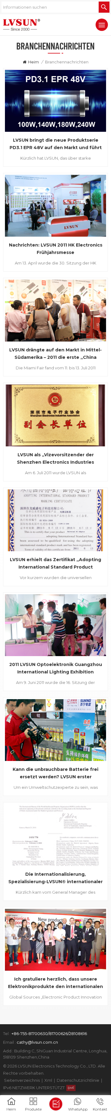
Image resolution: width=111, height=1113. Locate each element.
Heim (33, 61)
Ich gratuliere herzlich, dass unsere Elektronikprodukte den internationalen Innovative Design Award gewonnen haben (55, 983)
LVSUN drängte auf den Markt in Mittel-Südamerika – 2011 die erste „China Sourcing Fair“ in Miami (55, 354)
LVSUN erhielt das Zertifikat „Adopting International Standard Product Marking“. (55, 564)
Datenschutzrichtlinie (78, 1080)
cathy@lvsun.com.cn (37, 1042)
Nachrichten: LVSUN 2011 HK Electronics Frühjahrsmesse (55, 248)
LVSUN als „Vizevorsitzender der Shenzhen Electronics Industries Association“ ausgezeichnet (55, 459)
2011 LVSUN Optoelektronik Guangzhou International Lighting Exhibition (55, 668)
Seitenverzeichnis (22, 1080)
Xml (48, 1080)
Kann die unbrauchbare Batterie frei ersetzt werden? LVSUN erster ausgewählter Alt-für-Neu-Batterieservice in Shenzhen (55, 773)
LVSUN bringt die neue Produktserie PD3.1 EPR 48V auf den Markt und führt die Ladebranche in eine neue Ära (56, 144)
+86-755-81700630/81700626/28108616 (49, 1033)
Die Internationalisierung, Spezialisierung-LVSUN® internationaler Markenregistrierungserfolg (55, 878)
